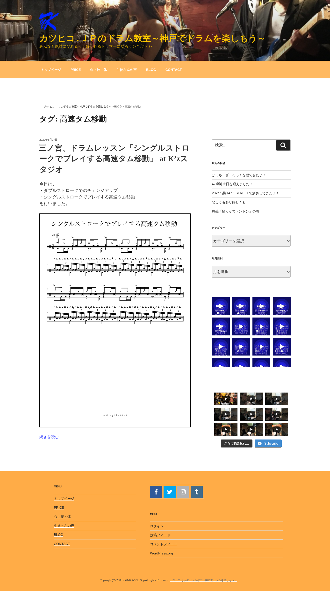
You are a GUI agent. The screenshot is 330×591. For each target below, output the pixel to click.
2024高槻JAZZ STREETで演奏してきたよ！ (245, 193)
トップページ (51, 70)
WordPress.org (161, 553)
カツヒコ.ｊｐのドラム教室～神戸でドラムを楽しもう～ (152, 38)
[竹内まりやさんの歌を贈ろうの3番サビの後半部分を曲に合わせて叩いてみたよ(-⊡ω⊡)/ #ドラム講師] (261, 326)
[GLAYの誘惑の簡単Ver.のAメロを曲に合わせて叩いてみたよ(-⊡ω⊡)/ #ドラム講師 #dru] (241, 306)
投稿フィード (160, 535)
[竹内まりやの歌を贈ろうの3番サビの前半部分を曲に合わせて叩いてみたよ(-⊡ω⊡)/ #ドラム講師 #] (221, 347)
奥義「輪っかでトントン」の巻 (235, 211)
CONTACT (173, 70)
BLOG (151, 70)
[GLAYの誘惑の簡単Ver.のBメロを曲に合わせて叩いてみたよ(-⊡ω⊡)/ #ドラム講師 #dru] (221, 306)
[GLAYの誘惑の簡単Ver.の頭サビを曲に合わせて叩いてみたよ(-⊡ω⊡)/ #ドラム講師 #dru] (282, 306)
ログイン (157, 526)
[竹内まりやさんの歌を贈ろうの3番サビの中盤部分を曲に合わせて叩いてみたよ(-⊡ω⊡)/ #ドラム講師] (282, 326)
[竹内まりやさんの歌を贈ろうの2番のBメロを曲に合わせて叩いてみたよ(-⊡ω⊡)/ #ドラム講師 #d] (282, 347)
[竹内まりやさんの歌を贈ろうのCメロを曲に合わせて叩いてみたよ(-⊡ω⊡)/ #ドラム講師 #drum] (241, 347)
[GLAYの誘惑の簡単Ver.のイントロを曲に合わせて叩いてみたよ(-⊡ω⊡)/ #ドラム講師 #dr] (221, 326)
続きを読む (49, 437)
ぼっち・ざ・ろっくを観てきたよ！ (239, 175)
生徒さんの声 (126, 70)
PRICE (76, 70)
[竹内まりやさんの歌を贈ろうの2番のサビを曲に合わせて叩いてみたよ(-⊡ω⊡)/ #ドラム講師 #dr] (261, 347)
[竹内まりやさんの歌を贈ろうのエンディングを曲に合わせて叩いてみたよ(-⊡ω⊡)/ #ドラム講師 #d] (241, 326)
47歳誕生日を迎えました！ (232, 184)
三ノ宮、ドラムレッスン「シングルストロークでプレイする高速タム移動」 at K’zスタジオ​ (114, 159)
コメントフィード (163, 544)
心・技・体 (98, 70)
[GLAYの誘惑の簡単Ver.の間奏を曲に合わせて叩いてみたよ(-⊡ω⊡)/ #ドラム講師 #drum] (261, 306)
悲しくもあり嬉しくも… (230, 202)
